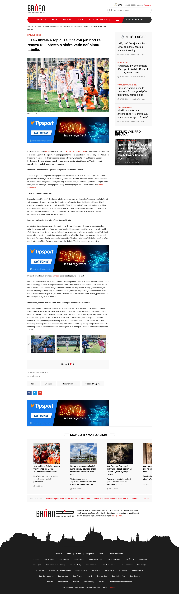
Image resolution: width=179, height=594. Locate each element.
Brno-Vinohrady (64, 559)
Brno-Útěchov (102, 576)
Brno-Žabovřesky (95, 559)
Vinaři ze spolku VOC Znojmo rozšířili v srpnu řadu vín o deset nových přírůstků (133, 114)
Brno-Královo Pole (118, 576)
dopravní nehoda (130, 85)
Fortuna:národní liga (68, 384)
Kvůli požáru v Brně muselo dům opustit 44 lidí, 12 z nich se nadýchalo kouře (133, 69)
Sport (80, 19)
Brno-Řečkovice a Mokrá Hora (60, 570)
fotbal (33, 384)
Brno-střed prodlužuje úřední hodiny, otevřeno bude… (69, 499)
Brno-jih (89, 576)
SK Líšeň (37, 35)
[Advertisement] (133, 205)
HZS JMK (124, 63)
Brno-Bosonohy (126, 565)
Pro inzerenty (89, 582)
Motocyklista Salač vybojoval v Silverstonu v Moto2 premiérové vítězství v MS (46, 469)
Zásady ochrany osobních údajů (120, 582)
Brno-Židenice (135, 576)
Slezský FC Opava (92, 384)
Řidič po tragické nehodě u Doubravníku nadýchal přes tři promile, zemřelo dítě (132, 91)
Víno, (120, 107)
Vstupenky (90, 554)
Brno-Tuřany (77, 576)
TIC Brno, (121, 140)
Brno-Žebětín (130, 559)
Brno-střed (35, 559)
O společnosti (63, 582)
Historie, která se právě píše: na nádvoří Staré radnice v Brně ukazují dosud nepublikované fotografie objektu (134, 151)
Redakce (76, 582)
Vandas (56, 276)
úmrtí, (120, 85)
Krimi (54, 19)
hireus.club (112, 587)
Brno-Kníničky (80, 559)
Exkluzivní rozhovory (99, 19)
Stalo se (30, 26)
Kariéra (101, 582)
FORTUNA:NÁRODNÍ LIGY (75, 152)
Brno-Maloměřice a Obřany (55, 565)
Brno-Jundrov (49, 559)
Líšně (47, 152)
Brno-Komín (143, 559)
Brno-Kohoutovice (113, 559)
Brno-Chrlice (109, 570)
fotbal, (30, 35)
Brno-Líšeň (37, 565)
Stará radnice (131, 140)
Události (40, 19)
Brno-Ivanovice (137, 570)
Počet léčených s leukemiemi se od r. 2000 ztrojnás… (117, 499)
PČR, (119, 63)
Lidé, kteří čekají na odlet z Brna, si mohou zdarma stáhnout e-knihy (132, 47)
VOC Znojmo (127, 107)
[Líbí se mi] (71, 364)
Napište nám (117, 516)
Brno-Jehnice (63, 576)
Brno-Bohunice (91, 565)
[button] (28, 344)
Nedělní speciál (135, 19)
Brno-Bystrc (40, 570)
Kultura (66, 19)
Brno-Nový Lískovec (109, 565)
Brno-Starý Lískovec (46, 576)
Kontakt (50, 582)
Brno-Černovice (81, 570)
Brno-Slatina (123, 570)
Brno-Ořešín (141, 565)
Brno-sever (96, 570)
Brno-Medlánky (75, 565)
